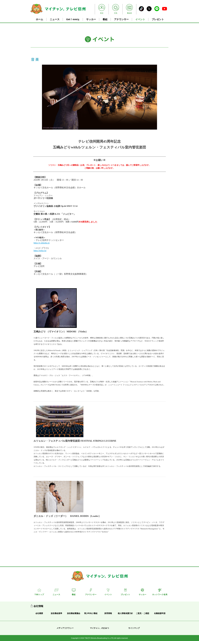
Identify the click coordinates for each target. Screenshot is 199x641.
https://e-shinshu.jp (42, 243)
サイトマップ (134, 628)
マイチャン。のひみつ (99, 628)
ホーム (39, 19)
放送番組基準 (56, 613)
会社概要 (39, 613)
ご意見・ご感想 (142, 613)
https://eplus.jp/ (40, 250)
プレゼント (158, 19)
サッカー (91, 19)
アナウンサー (121, 19)
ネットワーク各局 (159, 594)
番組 (105, 19)
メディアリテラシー (65, 628)
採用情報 (108, 613)
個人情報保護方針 (125, 613)
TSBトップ (39, 594)
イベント (140, 19)
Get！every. (73, 19)
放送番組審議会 (73, 613)
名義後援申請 (159, 613)
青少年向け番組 (90, 613)
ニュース (55, 19)
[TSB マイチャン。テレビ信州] (58, 14)
